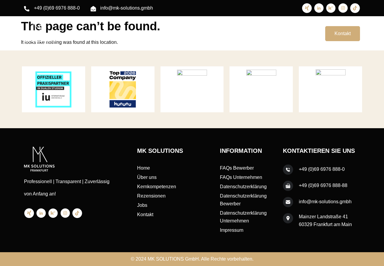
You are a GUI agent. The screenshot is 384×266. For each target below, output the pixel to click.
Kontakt (342, 33)
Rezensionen (275, 33)
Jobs (303, 33)
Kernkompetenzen (232, 33)
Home (169, 33)
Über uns (194, 33)
